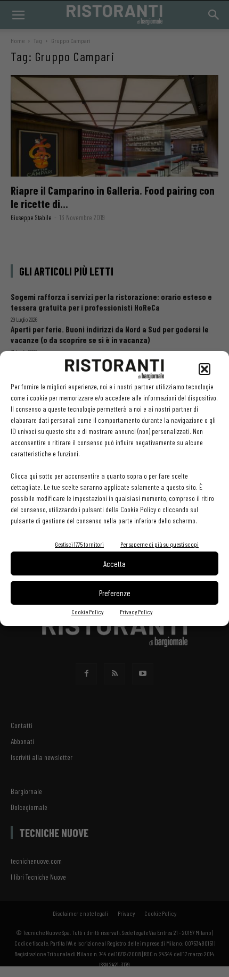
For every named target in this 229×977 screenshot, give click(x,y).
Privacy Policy (136, 611)
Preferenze (114, 593)
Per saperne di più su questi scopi (159, 544)
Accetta (114, 564)
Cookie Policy (87, 611)
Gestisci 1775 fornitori (79, 544)
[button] (204, 369)
